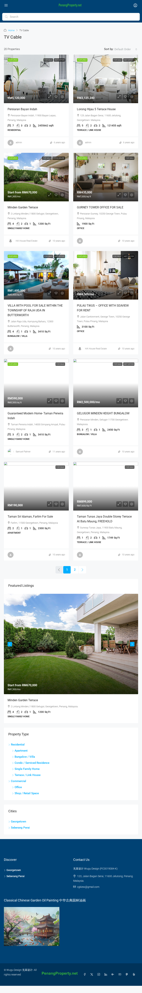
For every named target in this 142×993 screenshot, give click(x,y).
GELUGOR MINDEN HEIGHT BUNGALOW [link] (103, 413)
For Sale (48, 60)
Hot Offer (59, 60)
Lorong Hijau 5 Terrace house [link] (96, 109)
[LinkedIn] (106, 974)
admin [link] (19, 142)
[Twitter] (92, 974)
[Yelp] (135, 974)
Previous (10, 644)
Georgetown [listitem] (18, 821)
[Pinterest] (128, 974)
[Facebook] (85, 974)
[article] (71, 658)
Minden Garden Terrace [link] (23, 207)
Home (11, 30)
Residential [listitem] (18, 744)
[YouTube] (121, 974)
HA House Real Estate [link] (26, 241)
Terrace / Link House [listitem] (27, 775)
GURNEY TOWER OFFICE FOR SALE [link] (100, 207)
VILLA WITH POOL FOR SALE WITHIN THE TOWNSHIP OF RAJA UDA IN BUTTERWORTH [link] (35, 310)
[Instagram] (99, 974)
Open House (58, 158)
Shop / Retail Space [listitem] (27, 793)
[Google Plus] (113, 974)
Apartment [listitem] (21, 750)
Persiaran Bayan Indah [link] (22, 109)
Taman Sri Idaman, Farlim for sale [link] (30, 516)
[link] (36, 79)
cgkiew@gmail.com (88, 886)
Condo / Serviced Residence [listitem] (32, 762)
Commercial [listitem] (18, 781)
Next (132, 644)
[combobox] (126, 49)
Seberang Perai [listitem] (20, 827)
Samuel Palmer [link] (23, 451)
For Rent (117, 256)
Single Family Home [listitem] (27, 769)
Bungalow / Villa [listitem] (25, 756)
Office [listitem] (18, 787)
